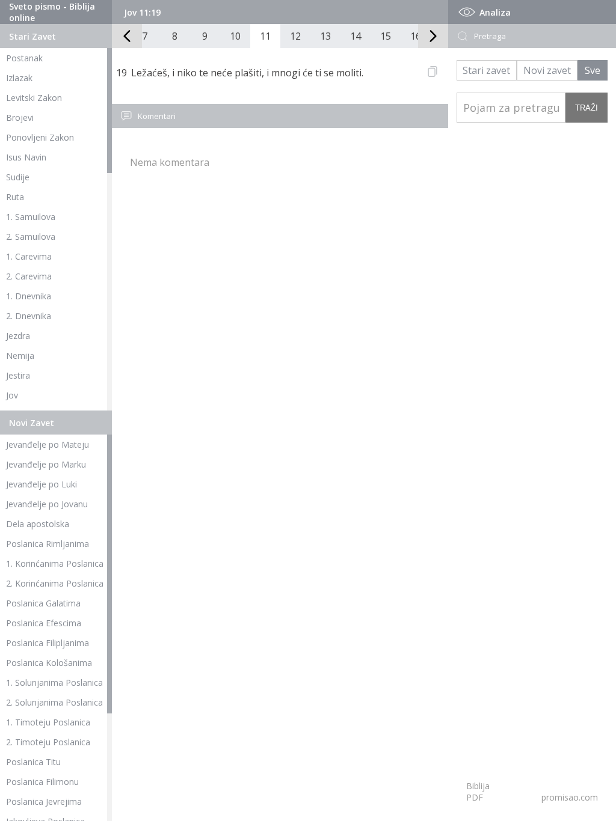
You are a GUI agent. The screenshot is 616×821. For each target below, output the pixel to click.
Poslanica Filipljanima (47, 643)
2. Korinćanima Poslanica (54, 583)
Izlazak (19, 78)
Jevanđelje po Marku (46, 464)
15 (385, 36)
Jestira (18, 375)
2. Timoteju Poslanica (48, 742)
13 (325, 36)
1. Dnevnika (28, 296)
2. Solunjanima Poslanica (54, 702)
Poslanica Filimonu (42, 781)
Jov (12, 395)
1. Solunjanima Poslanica (54, 682)
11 (265, 36)
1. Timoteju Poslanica (48, 722)
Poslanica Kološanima (49, 662)
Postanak (24, 58)
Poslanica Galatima (43, 603)
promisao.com (569, 797)
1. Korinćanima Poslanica (54, 563)
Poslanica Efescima (43, 623)
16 (415, 36)
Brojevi (20, 117)
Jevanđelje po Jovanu (47, 504)
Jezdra (18, 335)
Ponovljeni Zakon (40, 137)
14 (355, 36)
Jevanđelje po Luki (41, 484)
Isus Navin (26, 157)
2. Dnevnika (28, 316)
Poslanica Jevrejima (44, 801)
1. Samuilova (30, 216)
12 (295, 36)
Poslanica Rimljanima (47, 543)
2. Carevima (29, 276)
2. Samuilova (30, 236)
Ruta (15, 197)
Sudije (17, 177)
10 (235, 36)
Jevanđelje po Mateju (47, 444)
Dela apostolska (37, 524)
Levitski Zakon (34, 97)
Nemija (20, 355)
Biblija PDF (478, 791)
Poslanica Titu (33, 762)
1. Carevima (29, 256)
